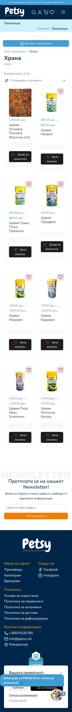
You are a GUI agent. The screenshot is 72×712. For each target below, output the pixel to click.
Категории (12, 575)
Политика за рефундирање (26, 618)
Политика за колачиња (22, 607)
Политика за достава (21, 612)
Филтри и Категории (38, 43)
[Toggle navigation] (63, 12)
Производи (13, 569)
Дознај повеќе (17, 700)
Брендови (12, 581)
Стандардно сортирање (26, 80)
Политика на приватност (24, 601)
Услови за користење (21, 595)
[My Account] (40, 12)
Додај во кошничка (21, 157)
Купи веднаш (52, 159)
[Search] (34, 12)
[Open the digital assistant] (56, 695)
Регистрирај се (36, 516)
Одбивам (18, 687)
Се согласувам (47, 688)
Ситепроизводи (14, 51)
